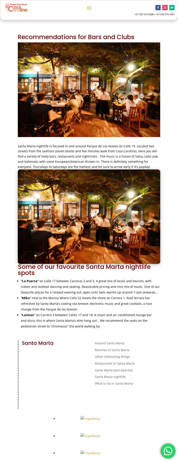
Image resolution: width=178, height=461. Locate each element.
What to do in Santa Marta (114, 383)
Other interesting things (112, 357)
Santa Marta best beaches (114, 370)
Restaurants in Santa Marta (115, 363)
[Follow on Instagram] (165, 7)
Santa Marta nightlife (110, 377)
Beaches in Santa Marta (112, 350)
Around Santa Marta (109, 343)
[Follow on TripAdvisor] (172, 7)
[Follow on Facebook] (158, 7)
